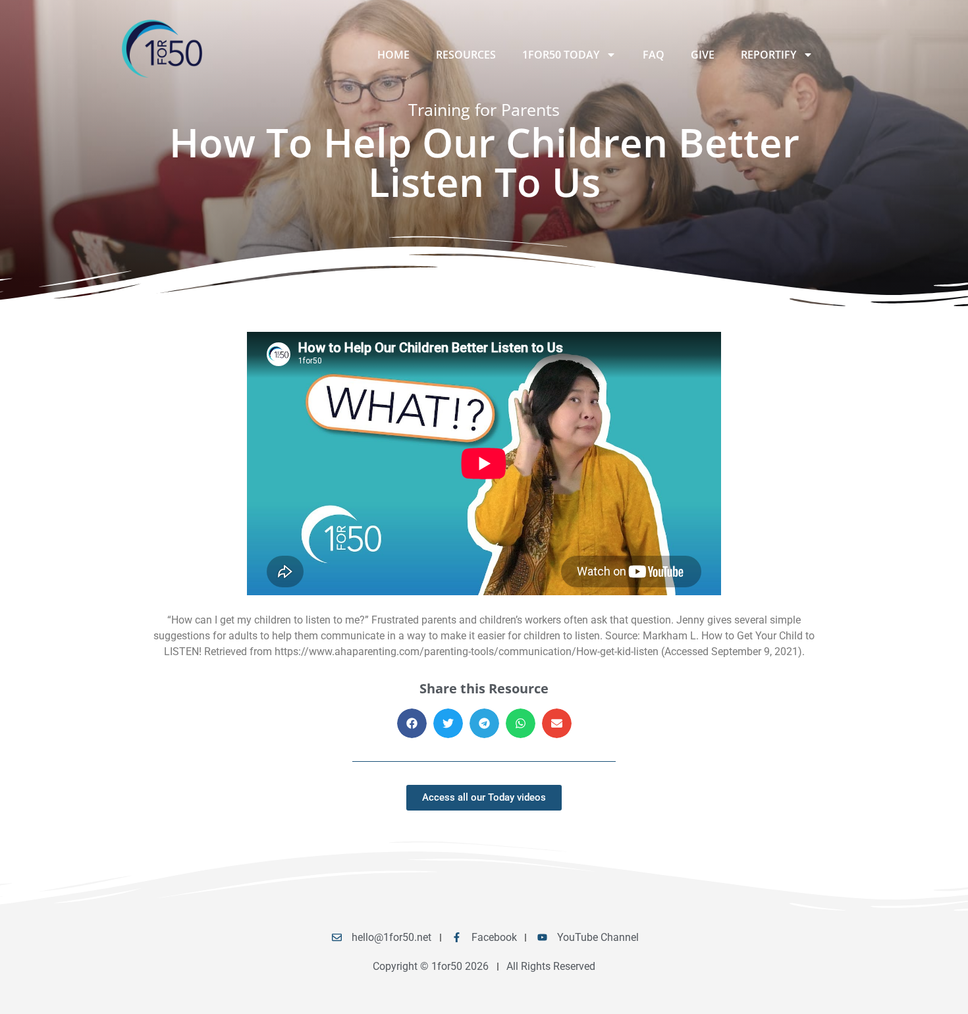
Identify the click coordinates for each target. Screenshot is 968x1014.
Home (393, 54)
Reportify (768, 54)
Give (702, 54)
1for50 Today (560, 54)
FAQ (653, 54)
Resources (466, 54)
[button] (412, 723)
